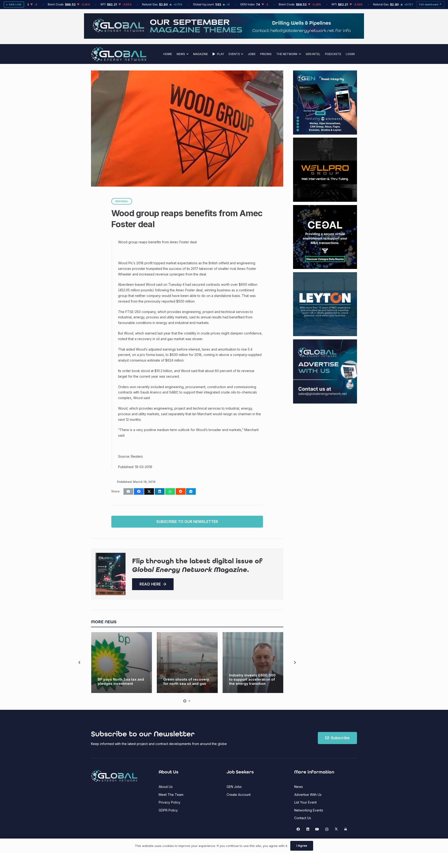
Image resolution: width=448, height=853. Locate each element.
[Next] (294, 662)
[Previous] (79, 662)
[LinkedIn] (308, 829)
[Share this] (139, 491)
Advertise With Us (308, 795)
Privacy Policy (169, 802)
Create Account (239, 795)
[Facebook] (298, 829)
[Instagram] (327, 829)
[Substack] (346, 829)
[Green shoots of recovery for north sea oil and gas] (187, 662)
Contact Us (302, 818)
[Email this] (128, 491)
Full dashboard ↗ (430, 4)
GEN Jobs (234, 787)
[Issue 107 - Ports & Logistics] (111, 574)
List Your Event (305, 802)
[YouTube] (317, 829)
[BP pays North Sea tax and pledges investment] (121, 662)
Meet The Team (171, 795)
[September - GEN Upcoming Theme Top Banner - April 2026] (224, 37)
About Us (166, 787)
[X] (336, 829)
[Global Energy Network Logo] (119, 54)
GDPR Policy (168, 810)
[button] (187, 54)
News (298, 787)
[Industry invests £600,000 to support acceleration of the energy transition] (253, 662)
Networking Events (308, 810)
